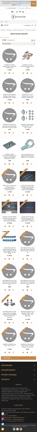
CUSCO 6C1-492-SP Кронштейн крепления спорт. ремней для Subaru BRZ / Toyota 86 (27, 219)
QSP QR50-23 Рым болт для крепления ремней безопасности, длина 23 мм (27, 250)
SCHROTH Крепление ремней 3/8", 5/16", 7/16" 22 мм (27, 126)
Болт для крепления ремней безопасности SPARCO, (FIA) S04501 (27, 156)
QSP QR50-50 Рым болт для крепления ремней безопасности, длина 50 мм (27, 282)
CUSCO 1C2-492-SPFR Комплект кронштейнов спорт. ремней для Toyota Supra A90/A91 (9, 219)
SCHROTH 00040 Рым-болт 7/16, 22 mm (9, 345)
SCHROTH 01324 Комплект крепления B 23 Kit (27, 66)
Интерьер (9, 30)
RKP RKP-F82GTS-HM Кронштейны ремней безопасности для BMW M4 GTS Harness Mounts (10, 314)
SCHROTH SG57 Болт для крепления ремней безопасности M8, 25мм (9, 126)
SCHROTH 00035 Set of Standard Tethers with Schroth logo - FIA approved (27, 313)
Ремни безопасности (18, 30)
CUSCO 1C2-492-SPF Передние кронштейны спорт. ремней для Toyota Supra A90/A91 (27, 187)
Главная (3, 30)
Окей (33, 3)
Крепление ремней (30, 30)
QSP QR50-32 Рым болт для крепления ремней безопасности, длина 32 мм (9, 282)
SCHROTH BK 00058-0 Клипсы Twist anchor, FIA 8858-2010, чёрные (9, 96)
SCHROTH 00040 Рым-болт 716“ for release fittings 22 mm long (27, 346)
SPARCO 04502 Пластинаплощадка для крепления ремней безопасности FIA (9, 156)
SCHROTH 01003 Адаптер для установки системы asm (9, 66)
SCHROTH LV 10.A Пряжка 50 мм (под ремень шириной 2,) (27, 96)
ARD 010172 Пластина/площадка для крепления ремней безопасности (9, 187)
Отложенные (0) (11, 40)
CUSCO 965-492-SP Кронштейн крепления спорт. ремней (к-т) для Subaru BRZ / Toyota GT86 (9, 250)
